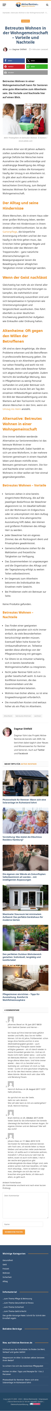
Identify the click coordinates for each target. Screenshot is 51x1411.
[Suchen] (47, 5)
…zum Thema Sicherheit (13, 1307)
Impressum (43, 1399)
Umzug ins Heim (12, 409)
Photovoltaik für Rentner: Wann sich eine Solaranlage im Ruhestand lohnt (24, 801)
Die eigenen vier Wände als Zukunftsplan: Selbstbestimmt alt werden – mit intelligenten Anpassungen (24, 877)
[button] (14, 60)
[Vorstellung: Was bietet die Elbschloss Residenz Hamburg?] (25, 821)
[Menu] (4, 5)
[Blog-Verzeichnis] (35, 1404)
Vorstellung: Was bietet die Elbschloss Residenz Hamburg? (22, 838)
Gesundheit (8, 1260)
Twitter (41, 749)
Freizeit (6, 1269)
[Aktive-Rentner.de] (27, 5)
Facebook (23, 753)
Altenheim (8, 716)
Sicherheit (7, 1277)
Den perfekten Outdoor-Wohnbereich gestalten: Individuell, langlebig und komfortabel (22, 957)
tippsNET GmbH (36, 1401)
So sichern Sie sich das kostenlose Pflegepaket (23, 1366)
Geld (5, 1264)
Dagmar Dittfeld (19, 49)
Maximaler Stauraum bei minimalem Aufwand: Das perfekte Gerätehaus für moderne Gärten (23, 917)
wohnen (37, 716)
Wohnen (25, 21)
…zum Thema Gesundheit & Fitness (18, 1303)
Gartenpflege (10, 231)
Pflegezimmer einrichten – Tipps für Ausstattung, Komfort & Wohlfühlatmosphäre (21, 997)
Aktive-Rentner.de (30, 1399)
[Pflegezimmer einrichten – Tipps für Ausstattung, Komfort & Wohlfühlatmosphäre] (25, 978)
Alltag (5, 1281)
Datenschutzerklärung (19, 1404)
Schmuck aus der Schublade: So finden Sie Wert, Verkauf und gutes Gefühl (24, 1350)
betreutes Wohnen (23, 716)
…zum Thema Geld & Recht (14, 1311)
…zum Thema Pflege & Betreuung (17, 1298)
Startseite (6, 13)
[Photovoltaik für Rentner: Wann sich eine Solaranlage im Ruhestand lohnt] (25, 783)
